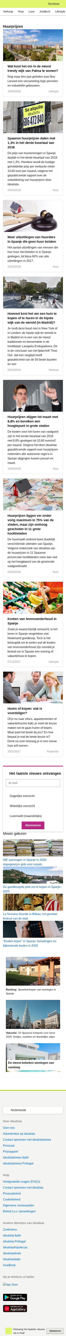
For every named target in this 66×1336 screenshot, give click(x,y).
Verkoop (8, 11)
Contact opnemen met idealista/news (27, 1139)
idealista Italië (12, 1235)
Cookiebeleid (11, 1199)
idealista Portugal (14, 1241)
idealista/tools (12, 1253)
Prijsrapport (10, 1151)
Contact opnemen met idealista (23, 1187)
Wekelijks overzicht (22, 806)
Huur (21, 11)
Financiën (52, 751)
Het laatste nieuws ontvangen (35, 773)
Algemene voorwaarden (18, 1205)
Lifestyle (60, 11)
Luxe (31, 11)
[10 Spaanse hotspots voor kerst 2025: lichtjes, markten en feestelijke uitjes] (33, 1015)
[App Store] (15, 1287)
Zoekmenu (10, 1229)
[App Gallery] (15, 1309)
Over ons (9, 1127)
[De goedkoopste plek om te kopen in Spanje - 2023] (33, 876)
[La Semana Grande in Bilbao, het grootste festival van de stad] (33, 903)
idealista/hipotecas (15, 1247)
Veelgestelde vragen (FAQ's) (21, 1181)
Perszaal (8, 1145)
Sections (53, 3)
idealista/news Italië (16, 1157)
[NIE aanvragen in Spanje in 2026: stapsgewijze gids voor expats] (33, 848)
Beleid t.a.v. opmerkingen (19, 1211)
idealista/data (11, 1259)
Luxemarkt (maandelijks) (26, 816)
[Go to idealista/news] (8, 4)
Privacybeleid (12, 1193)
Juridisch (44, 11)
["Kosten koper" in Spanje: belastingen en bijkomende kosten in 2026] (33, 930)
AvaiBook (9, 1265)
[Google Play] (15, 1298)
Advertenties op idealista (19, 1133)
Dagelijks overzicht (22, 796)
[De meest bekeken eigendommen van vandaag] (33, 1058)
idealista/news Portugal (18, 1163)
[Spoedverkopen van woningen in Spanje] (33, 972)
